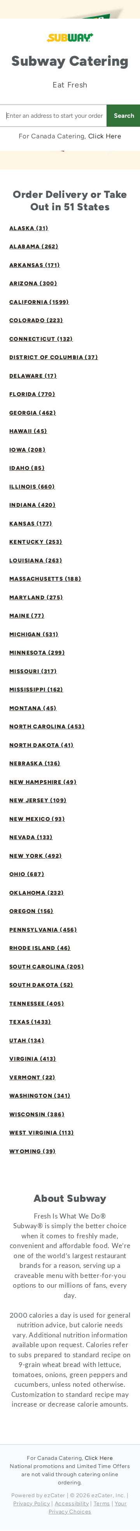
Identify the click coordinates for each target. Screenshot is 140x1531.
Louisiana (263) (35, 560)
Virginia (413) (32, 1059)
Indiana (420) (32, 505)
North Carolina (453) (47, 726)
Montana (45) (33, 708)
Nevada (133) (31, 837)
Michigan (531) (34, 634)
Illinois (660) (32, 487)
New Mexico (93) (37, 819)
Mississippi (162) (36, 689)
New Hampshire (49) (43, 782)
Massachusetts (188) (45, 579)
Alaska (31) (28, 228)
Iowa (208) (27, 450)
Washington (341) (39, 1096)
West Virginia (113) (41, 1132)
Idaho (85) (27, 468)
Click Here (104, 136)
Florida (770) (32, 394)
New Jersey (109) (37, 800)
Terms (102, 1503)
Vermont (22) (32, 1077)
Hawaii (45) (28, 431)
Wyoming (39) (32, 1151)
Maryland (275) (36, 597)
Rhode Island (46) (40, 948)
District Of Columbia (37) (53, 357)
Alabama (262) (33, 246)
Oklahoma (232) (36, 893)
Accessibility (72, 1503)
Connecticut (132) (41, 339)
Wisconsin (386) (37, 1114)
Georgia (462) (32, 413)
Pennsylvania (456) (43, 930)
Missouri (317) (33, 671)
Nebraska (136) (35, 763)
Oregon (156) (31, 911)
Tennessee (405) (36, 1003)
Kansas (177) (30, 523)
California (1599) (39, 302)
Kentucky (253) (36, 542)
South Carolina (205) (46, 967)
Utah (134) (26, 1040)
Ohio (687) (26, 874)
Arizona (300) (33, 283)
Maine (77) (26, 616)
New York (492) (35, 856)
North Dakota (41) (41, 745)
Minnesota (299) (37, 652)
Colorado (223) (36, 320)
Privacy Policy (31, 1503)
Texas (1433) (30, 1022)
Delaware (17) (33, 376)
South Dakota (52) (41, 985)
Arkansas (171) (34, 265)
